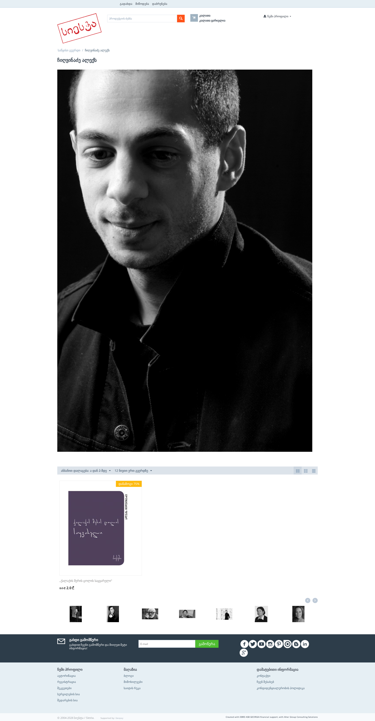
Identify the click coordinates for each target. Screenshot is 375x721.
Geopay (119, 717)
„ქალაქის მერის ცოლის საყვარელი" (85, 581)
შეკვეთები (64, 688)
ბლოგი (129, 676)
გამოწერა (207, 643)
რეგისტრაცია (66, 682)
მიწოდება (142, 4)
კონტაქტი (263, 676)
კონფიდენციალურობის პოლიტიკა (281, 688)
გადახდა (126, 4)
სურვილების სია (68, 694)
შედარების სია (67, 700)
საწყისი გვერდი (69, 50)
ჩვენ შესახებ (265, 682)
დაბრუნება (159, 4)
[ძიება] (181, 18)
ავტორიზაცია (66, 676)
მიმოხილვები (133, 682)
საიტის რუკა (132, 688)
